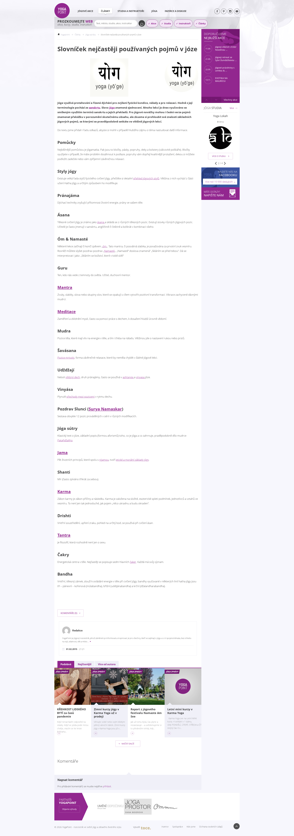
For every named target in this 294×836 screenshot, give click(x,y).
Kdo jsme (191, 826)
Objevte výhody (69, 809)
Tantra (63, 535)
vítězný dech (73, 377)
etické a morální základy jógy (132, 460)
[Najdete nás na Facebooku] (217, 11)
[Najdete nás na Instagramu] (230, 11)
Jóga (154, 11)
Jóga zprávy (91, 34)
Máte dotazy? (214, 193)
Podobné (65, 664)
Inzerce (165, 826)
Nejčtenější (84, 664)
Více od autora (107, 664)
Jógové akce (85, 11)
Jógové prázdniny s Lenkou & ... (219, 69)
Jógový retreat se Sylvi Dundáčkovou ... (221, 59)
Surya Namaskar (105, 409)
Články (105, 11)
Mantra (64, 287)
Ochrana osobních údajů (210, 826)
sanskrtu (94, 107)
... (88, 641)
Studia (167, 23)
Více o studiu (219, 156)
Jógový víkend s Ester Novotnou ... (220, 48)
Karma (64, 491)
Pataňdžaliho (65, 440)
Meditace (66, 311)
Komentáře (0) (69, 613)
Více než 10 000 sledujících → (220, 181)
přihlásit (107, 786)
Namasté (109, 251)
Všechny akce (230, 99)
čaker (133, 562)
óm (104, 246)
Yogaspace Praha (220, 116)
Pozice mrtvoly (65, 357)
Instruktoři (184, 23)
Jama (62, 452)
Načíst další (127, 743)
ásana (101, 222)
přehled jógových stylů (146, 178)
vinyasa (140, 377)
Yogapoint (65, 34)
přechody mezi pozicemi (80, 396)
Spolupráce (177, 826)
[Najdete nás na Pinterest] (223, 11)
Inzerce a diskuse (175, 11)
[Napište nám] (237, 11)
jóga (112, 107)
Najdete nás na (227, 173)
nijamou (104, 460)
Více (232, 108)
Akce (153, 23)
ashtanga (128, 377)
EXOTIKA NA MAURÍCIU (216, 79)
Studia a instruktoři (131, 11)
